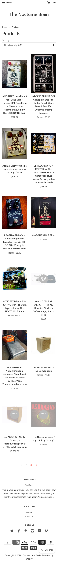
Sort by (5, 40)
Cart (53, 2)
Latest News (29, 479)
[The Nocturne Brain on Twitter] (12, 531)
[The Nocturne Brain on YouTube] (39, 531)
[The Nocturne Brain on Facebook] (18, 531)
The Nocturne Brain (29, 14)
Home (4, 27)
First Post (29, 485)
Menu (9, 2)
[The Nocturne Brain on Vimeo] (46, 531)
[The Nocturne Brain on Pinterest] (25, 531)
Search (29, 512)
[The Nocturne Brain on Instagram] (32, 531)
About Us (29, 516)
